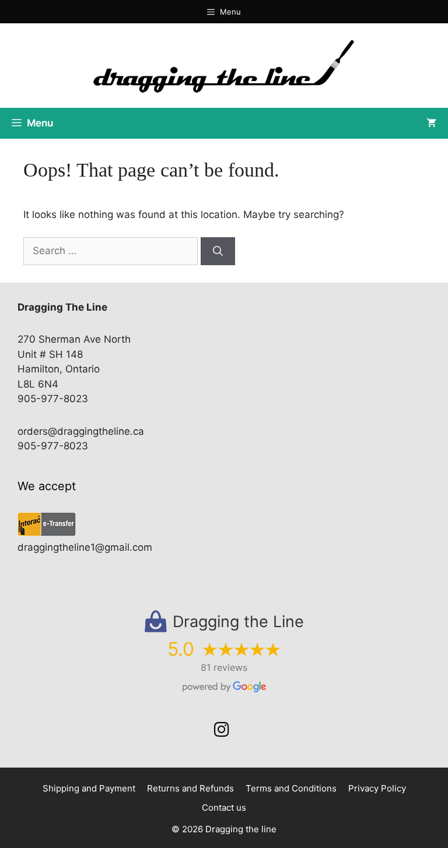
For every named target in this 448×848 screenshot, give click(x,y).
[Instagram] (221, 729)
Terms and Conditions (291, 788)
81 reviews (224, 667)
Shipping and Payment (89, 788)
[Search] (218, 251)
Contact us (224, 807)
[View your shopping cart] (431, 123)
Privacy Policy (377, 788)
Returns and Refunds (190, 788)
